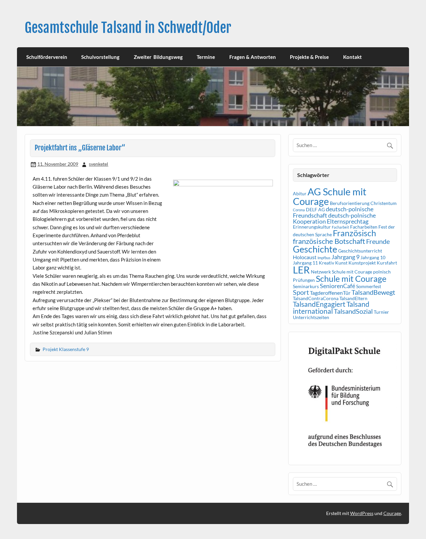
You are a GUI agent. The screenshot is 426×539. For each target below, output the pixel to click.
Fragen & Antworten (252, 57)
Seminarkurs (306, 286)
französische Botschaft (329, 241)
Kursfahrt (387, 263)
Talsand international (331, 307)
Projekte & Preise (309, 57)
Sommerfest (368, 286)
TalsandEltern (353, 298)
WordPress (361, 513)
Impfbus (324, 258)
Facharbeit (340, 227)
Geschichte (315, 249)
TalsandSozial (353, 311)
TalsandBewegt (373, 292)
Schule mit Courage (351, 278)
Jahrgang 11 (305, 263)
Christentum (383, 203)
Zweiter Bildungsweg (158, 57)
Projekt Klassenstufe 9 (66, 349)
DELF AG (315, 209)
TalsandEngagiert (319, 304)
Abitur (300, 193)
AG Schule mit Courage (329, 196)
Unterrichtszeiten (311, 317)
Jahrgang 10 (372, 257)
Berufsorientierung (349, 203)
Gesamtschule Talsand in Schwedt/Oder (128, 27)
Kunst (341, 263)
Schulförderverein (46, 57)
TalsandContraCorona (315, 298)
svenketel (98, 164)
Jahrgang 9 (345, 257)
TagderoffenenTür (330, 292)
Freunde (378, 241)
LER (301, 269)
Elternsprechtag (347, 221)
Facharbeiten (363, 227)
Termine (206, 57)
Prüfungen (304, 280)
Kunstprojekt (362, 263)
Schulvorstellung (100, 57)
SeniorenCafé (337, 285)
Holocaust (305, 257)
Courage (392, 513)
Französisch (354, 233)
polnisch (382, 271)
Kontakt (352, 57)
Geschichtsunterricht (360, 251)
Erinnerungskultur (312, 227)
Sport (301, 292)
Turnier (381, 312)
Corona (299, 210)
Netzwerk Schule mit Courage (341, 271)
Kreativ (326, 263)
